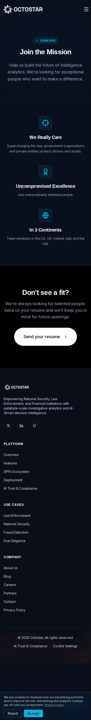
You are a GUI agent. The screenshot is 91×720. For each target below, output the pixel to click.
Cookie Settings (65, 646)
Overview (11, 455)
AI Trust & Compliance (20, 488)
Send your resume (42, 336)
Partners (10, 593)
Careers (10, 585)
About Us (11, 568)
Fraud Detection (16, 532)
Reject (13, 713)
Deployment (13, 480)
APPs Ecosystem (16, 472)
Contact (10, 602)
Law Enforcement (17, 515)
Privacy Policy (14, 610)
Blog (7, 576)
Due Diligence (14, 541)
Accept (33, 713)
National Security (17, 524)
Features (10, 463)
